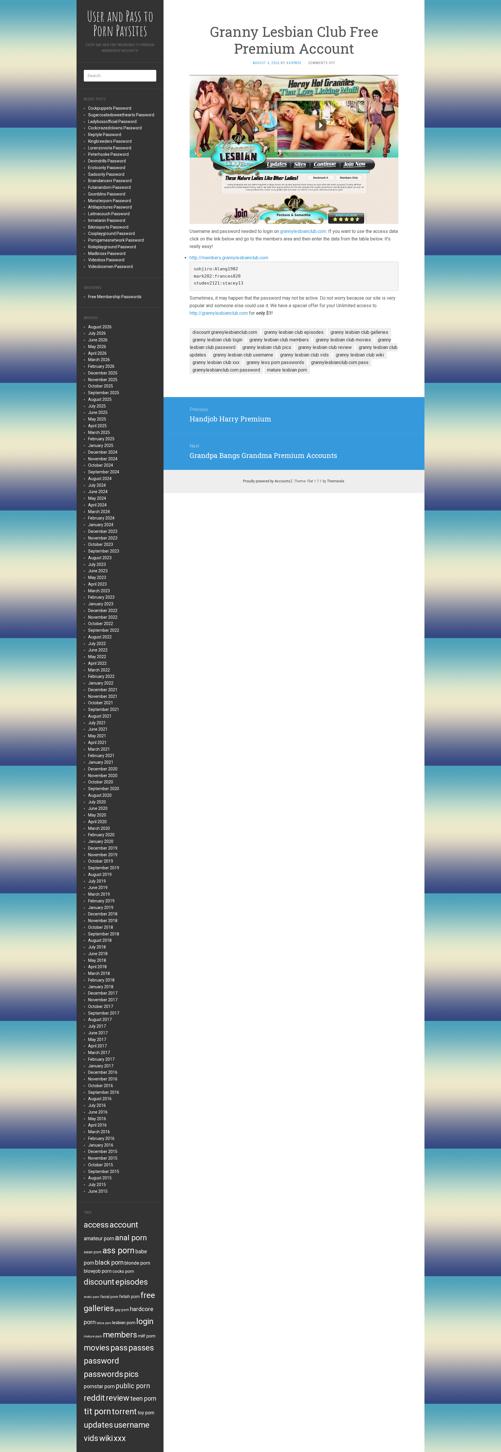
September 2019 (103, 868)
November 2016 (102, 1079)
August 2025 (100, 399)
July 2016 (97, 1105)
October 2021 (100, 702)
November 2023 (102, 538)
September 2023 (103, 551)
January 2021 (100, 762)
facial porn (109, 1297)
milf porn (146, 1336)
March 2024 (99, 511)
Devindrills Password (107, 161)
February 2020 (101, 834)
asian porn (92, 1252)
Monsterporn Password (109, 200)
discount (99, 1282)
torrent (124, 1411)
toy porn (146, 1412)
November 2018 (102, 920)
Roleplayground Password (112, 247)
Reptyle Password (104, 134)
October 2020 (100, 782)
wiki (106, 1438)
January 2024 (100, 524)
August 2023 (100, 557)
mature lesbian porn (287, 370)
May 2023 (97, 577)
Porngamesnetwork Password (116, 240)
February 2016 (101, 1138)
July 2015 (97, 1184)
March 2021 (99, 749)
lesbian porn (123, 1322)
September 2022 (103, 630)
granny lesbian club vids (304, 355)
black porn (109, 1262)
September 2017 (103, 1013)
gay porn (122, 1310)
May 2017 (97, 1039)
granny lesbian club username (243, 355)
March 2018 (99, 973)
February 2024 (101, 518)
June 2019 (98, 887)
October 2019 (100, 861)
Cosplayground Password (111, 233)
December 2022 (102, 610)
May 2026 (97, 346)
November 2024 (102, 459)
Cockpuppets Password (109, 108)
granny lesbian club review (325, 347)
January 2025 (100, 445)
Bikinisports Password (108, 227)
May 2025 (97, 419)
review (117, 1398)
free (148, 1295)
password (101, 1361)
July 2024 (97, 485)
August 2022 (100, 637)
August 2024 (100, 478)
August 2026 (100, 327)
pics (131, 1374)
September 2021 (103, 709)
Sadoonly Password (106, 174)
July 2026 (97, 333)
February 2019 (101, 901)
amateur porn (99, 1238)
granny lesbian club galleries (359, 332)
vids (91, 1438)
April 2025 (97, 425)
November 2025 (102, 379)
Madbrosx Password (107, 253)
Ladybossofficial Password (112, 121)
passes (141, 1348)
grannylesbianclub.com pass (340, 362)
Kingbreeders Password (110, 141)
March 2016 (99, 1131)
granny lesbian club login (217, 340)
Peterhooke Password (108, 154)
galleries (99, 1308)
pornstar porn (99, 1386)
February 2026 (101, 366)
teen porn (143, 1398)
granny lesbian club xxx (216, 362)
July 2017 (97, 1026)
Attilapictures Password (110, 207)
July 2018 (97, 947)
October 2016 (100, 1085)
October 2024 (100, 465)
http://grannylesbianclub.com (219, 313)
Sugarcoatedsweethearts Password (121, 115)
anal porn (131, 1237)
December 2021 (102, 689)
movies (97, 1348)
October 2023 (100, 544)
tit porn (97, 1411)
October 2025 (100, 386)
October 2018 (100, 927)
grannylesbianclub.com (303, 231)
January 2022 (100, 683)
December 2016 (102, 1072)
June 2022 (98, 650)
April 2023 (97, 584)
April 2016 (97, 1125)
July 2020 (97, 802)
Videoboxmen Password (110, 266)
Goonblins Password (106, 194)
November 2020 (102, 775)
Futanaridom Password (109, 187)
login (144, 1321)
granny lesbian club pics (266, 347)
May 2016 (97, 1118)
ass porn (118, 1250)
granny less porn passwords (275, 362)
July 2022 (97, 643)
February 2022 (101, 676)
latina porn (104, 1323)
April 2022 (97, 663)
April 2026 (97, 353)
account (124, 1225)
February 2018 (101, 980)
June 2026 (98, 340)
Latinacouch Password (109, 213)
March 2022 (99, 670)
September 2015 (103, 1171)
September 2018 (103, 934)
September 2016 (103, 1092)
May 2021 (97, 736)
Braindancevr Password (110, 180)
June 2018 (98, 953)
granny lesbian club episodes (294, 332)
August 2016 (100, 1098)
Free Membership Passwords (114, 296)
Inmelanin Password (106, 220)
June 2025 (98, 412)
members (120, 1334)
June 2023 (98, 571)
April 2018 (97, 966)
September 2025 (103, 392)
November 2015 (102, 1158)
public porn (133, 1386)
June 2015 (98, 1191)
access (96, 1225)
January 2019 (100, 907)
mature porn (93, 1336)
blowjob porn (98, 1271)
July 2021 (97, 722)
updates (98, 1425)
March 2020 (99, 828)
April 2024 (97, 505)
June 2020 (98, 808)
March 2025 (99, 432)
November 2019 (102, 854)
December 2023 (102, 531)
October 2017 (100, 1006)
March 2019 (99, 894)
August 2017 (100, 1019)
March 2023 (99, 591)
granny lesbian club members (279, 340)
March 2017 (99, 1052)
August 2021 (100, 716)
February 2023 (101, 597)
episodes (131, 1282)
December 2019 (102, 848)
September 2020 (103, 788)
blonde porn (137, 1263)
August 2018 (100, 940)
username (132, 1425)
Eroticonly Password (106, 167)
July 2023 (97, 564)
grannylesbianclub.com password (226, 370)
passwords (103, 1374)
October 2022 (100, 623)
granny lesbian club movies (343, 340)
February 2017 (101, 1059)
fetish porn (129, 1296)
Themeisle (335, 481)
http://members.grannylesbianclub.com (229, 257)
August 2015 (100, 1178)
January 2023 (100, 604)
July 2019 (97, 881)
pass (119, 1348)
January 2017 (100, 1066)
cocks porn (123, 1271)
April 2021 (97, 742)
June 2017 (98, 1033)
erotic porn (91, 1297)
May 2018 (97, 960)
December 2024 (102, 452)
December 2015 (102, 1151)
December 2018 (102, 914)
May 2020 (97, 815)
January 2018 (100, 986)
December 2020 (102, 769)
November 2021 (102, 696)
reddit (94, 1398)
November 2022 (102, 617)
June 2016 (98, 1112)
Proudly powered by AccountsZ (268, 481)
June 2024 (98, 491)
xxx (120, 1438)
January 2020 (100, 841)
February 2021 (101, 755)
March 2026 (99, 359)
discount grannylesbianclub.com (225, 332)
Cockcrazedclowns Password (115, 128)
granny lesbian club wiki (360, 355)
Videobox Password (106, 260)
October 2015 (100, 1165)
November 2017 (102, 999)
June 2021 (98, 729)
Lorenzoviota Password (109, 148)
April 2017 (97, 1046)
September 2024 (103, 472)
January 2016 (100, 1145)
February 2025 (101, 439)
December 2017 (102, 993)
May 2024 (97, 498)
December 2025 (102, 373)
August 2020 (100, 795)
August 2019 (100, 874)
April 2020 (97, 821)
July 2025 (97, 406)
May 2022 (97, 656)
